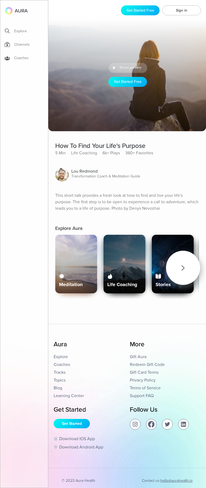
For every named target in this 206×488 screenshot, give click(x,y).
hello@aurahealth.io (176, 480)
